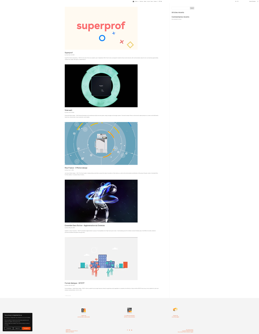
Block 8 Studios (252, 1)
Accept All (26, 328)
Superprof (69, 52)
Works (136, 1)
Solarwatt (68, 110)
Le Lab (148, 1)
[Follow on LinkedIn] (131, 330)
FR (237, 1)
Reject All (18, 328)
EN (235, 1)
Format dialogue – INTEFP (74, 283)
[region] (17, 322)
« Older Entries (68, 295)
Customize (9, 328)
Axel (67, 55)
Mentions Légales (190, 332)
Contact (155, 1)
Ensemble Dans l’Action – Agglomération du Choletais (85, 225)
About (145, 1)
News (152, 1)
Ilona (67, 170)
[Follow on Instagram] (129, 330)
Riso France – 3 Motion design (76, 168)
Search (192, 8)
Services (141, 1)
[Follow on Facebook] (127, 330)
